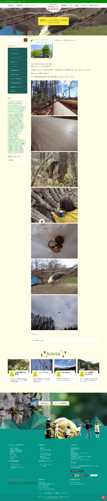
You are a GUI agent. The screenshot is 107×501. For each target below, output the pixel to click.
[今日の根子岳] (65, 371)
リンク (41, 493)
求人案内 (12, 458)
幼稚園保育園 (11, 126)
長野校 (42, 340)
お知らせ (84, 5)
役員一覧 (12, 453)
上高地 (10, 115)
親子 (21, 146)
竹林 (17, 143)
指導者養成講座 (14, 70)
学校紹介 (11, 5)
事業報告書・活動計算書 (16, 451)
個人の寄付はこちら (77, 470)
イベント (12, 66)
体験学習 (12, 62)
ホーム (9, 36)
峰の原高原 (16, 124)
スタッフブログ (30, 5)
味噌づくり (19, 118)
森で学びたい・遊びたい (14, 138)
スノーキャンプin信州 (18, 110)
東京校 (22, 126)
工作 (21, 124)
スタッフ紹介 (74, 5)
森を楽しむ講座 (14, 74)
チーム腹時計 (43, 466)
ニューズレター (14, 49)
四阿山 (10, 121)
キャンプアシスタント (45, 464)
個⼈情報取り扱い (48, 493)
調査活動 (11, 149)
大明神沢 (20, 121)
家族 (10, 124)
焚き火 (22, 140)
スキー (10, 110)
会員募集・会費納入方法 (16, 449)
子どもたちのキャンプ (45, 453)
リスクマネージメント (15, 466)
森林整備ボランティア (15, 87)
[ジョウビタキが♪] (42, 372)
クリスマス (11, 107)
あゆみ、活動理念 (14, 448)
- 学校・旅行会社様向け (46, 449)
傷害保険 (57, 493)
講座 (16, 149)
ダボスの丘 (19, 113)
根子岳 (10, 129)
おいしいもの (11, 104)
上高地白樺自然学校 (15, 82)
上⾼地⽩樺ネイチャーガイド (17, 467)
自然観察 (11, 146)
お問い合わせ (94, 5)
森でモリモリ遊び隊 (13, 135)
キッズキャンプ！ (14, 57)
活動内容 (19, 5)
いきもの (11, 102)
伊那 (21, 115)
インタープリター (14, 464)
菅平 (16, 146)
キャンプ (19, 104)
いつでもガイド (18, 102)
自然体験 (36, 340)
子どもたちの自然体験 (15, 78)
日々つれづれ (21, 36)
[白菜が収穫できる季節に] (18, 372)
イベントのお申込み (61, 403)
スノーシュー (11, 113)
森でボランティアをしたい (14, 132)
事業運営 (12, 91)
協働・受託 (42, 456)
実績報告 (64, 5)
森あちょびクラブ (17, 129)
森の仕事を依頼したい (13, 140)
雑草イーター (11, 151)
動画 (13, 118)
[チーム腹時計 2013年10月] (88, 372)
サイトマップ (64, 493)
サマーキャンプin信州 (20, 107)
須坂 (21, 151)
